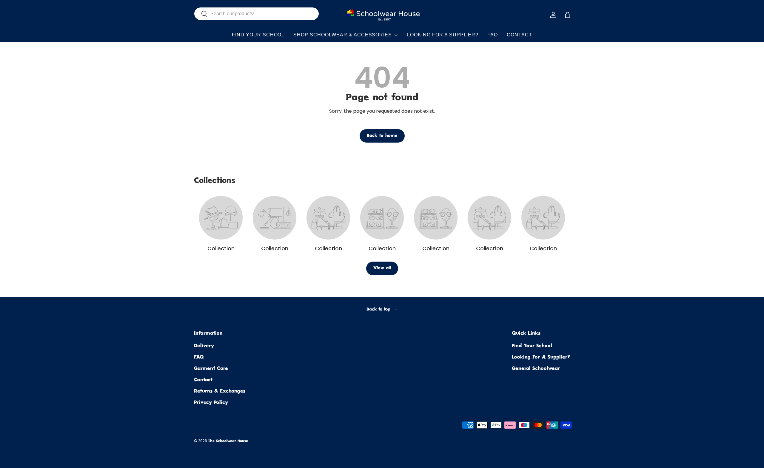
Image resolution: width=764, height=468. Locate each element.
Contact (519, 34)
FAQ (492, 34)
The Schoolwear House (228, 441)
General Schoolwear (536, 368)
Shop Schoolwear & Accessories (342, 34)
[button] (567, 15)
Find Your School (258, 34)
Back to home (382, 136)
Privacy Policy (211, 402)
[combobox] (256, 13)
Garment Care (211, 368)
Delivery (204, 346)
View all (382, 268)
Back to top (379, 309)
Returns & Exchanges (219, 391)
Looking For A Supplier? (442, 34)
